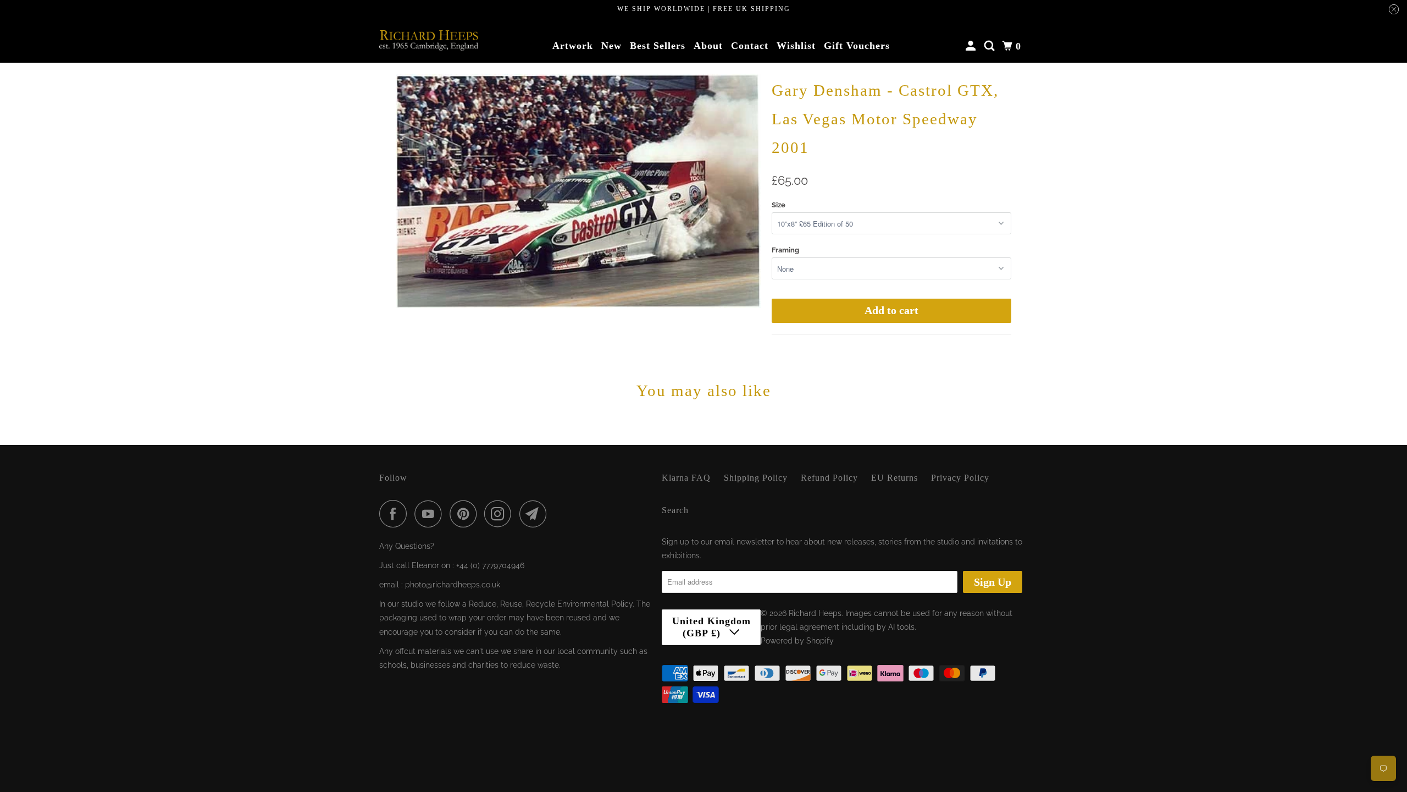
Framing (785, 250)
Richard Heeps (815, 613)
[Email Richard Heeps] (535, 513)
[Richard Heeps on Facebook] (395, 513)
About (708, 45)
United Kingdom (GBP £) (711, 627)
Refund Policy (829, 477)
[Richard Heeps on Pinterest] (466, 513)
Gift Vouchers (857, 45)
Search (675, 510)
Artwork (572, 45)
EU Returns (894, 477)
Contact (749, 45)
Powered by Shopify (797, 640)
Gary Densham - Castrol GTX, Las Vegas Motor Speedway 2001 (885, 118)
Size (778, 205)
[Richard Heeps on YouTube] (430, 513)
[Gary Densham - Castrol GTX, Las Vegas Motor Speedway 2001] (578, 191)
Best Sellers (657, 45)
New (611, 45)
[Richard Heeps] (428, 40)
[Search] (990, 46)
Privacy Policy (960, 477)
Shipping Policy (756, 477)
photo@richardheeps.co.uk (452, 584)
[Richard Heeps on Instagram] (500, 513)
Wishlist (796, 45)
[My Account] (972, 46)
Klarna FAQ (686, 477)
